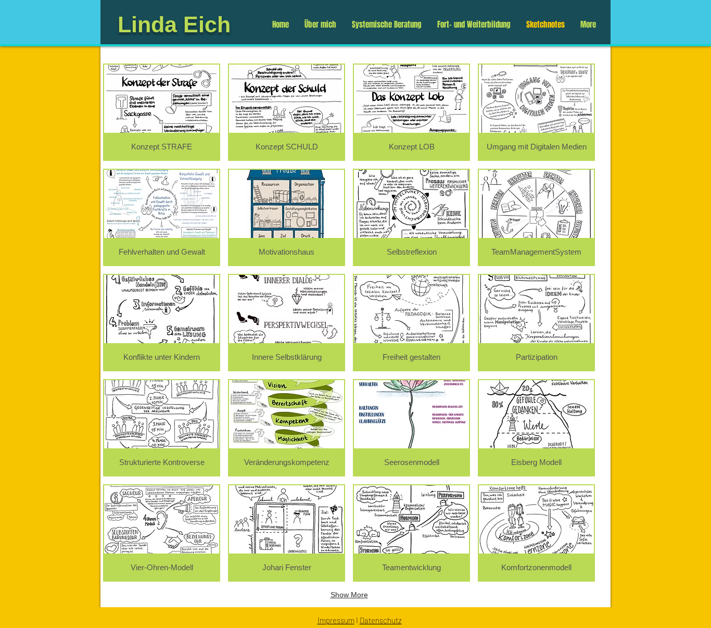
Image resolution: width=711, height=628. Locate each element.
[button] (161, 112)
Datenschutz (381, 620)
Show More (349, 595)
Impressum (336, 620)
